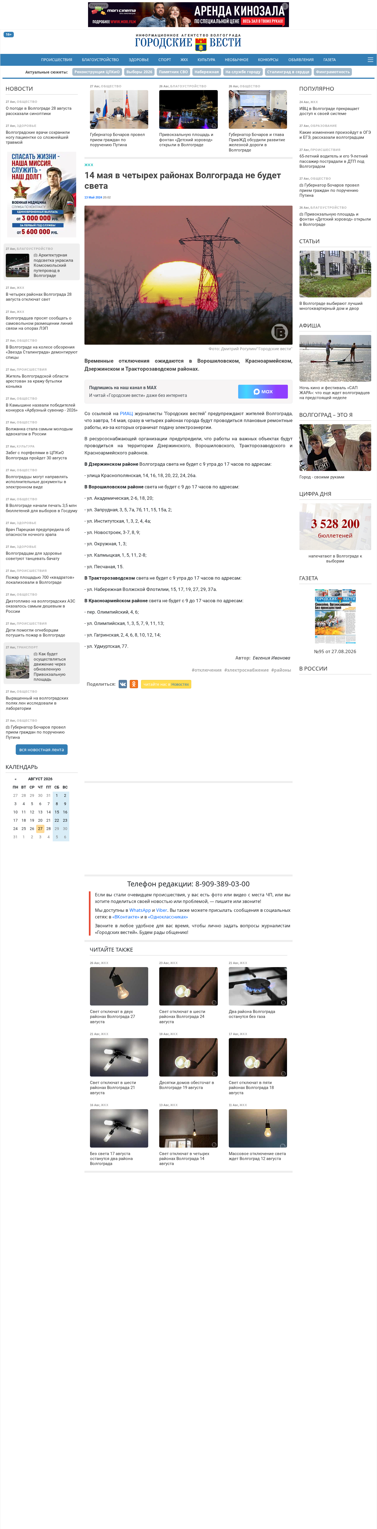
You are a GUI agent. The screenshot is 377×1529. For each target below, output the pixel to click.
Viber (161, 910)
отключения (208, 670)
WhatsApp (140, 910)
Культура (206, 59)
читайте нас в (166, 684)
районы (282, 670)
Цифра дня (315, 494)
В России (313, 668)
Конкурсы (268, 59)
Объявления (301, 59)
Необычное (236, 59)
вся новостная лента (41, 750)
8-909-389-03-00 (222, 884)
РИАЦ (126, 413)
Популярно (316, 88)
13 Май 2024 (93, 197)
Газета (329, 59)
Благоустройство (100, 59)
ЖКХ (184, 59)
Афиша (310, 325)
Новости (19, 88)
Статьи (309, 241)
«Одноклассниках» (168, 917)
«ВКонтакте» (125, 917)
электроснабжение (248, 670)
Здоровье (139, 59)
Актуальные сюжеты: (46, 72)
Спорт (164, 59)
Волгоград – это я (326, 414)
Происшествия (56, 59)
